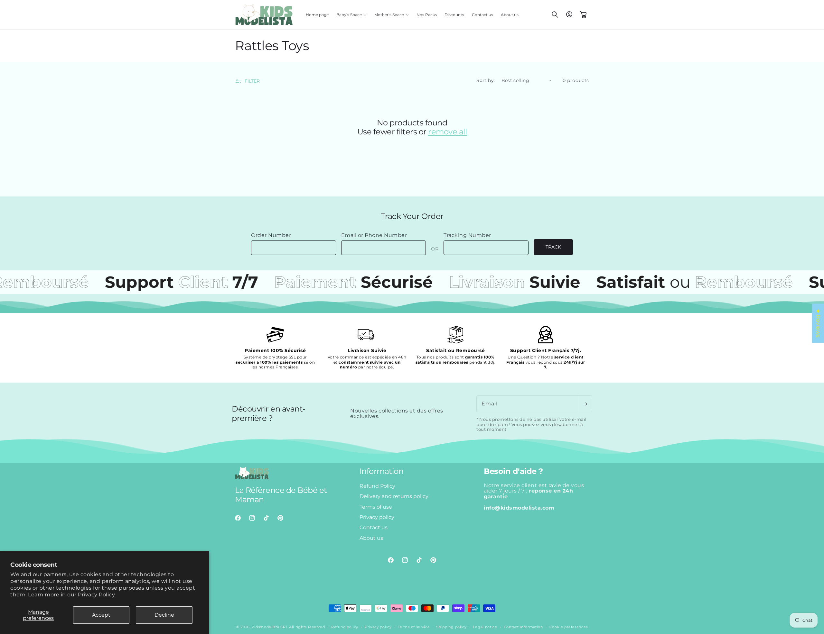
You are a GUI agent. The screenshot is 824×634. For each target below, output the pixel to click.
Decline (164, 615)
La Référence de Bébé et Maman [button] (281, 495)
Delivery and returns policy (394, 496)
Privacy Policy (96, 595)
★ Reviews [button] (818, 323)
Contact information (523, 627)
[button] (351, 14)
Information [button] (382, 471)
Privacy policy (377, 517)
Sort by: (485, 80)
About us (371, 538)
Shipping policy (451, 627)
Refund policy (344, 627)
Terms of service (414, 627)
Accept (101, 615)
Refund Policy (377, 486)
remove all (447, 131)
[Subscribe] (585, 403)
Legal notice (485, 627)
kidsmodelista (265, 627)
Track (553, 247)
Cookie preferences (568, 627)
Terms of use (376, 506)
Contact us (374, 527)
